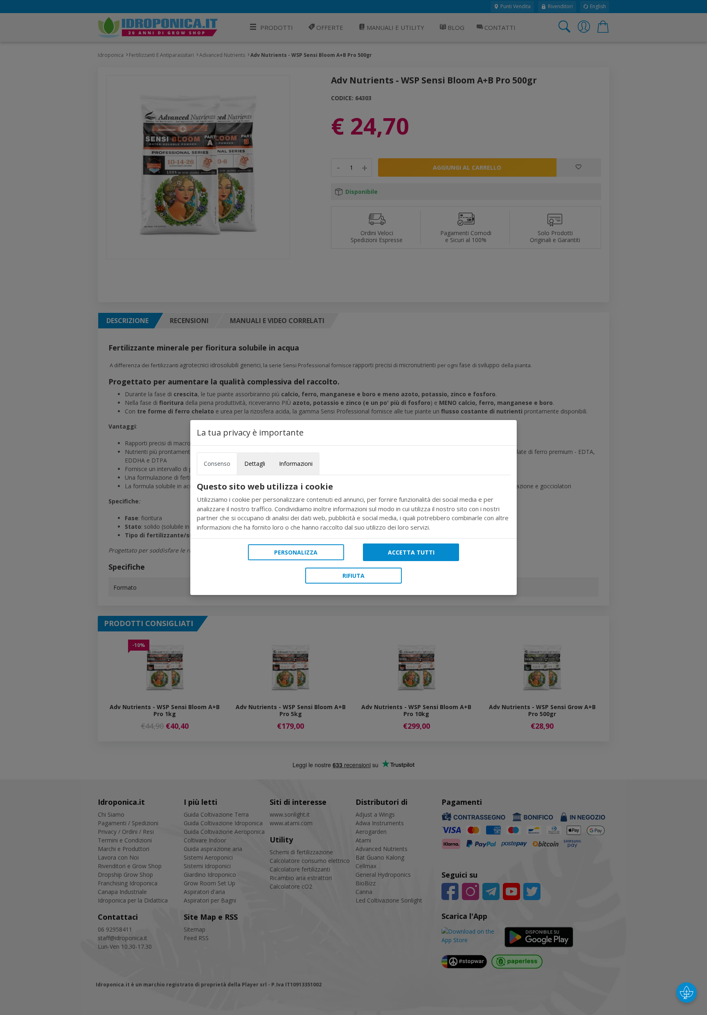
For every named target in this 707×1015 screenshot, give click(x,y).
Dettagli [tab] (254, 463)
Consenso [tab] (217, 463)
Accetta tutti (411, 552)
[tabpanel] (353, 507)
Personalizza (295, 552)
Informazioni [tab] (296, 463)
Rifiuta (353, 575)
